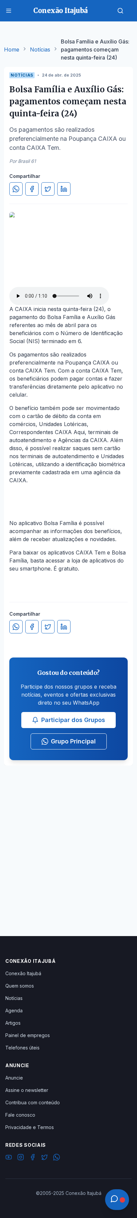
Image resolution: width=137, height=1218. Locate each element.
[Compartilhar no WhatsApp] (16, 189)
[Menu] (8, 10)
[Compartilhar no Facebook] (32, 189)
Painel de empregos (27, 1035)
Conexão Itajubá (23, 973)
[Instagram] (20, 1158)
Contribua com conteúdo (32, 1102)
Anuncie (14, 1078)
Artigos (13, 1023)
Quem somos (19, 986)
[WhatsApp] (56, 1158)
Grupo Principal (73, 741)
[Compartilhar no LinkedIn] (63, 189)
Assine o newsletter (26, 1090)
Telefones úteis (22, 1047)
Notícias (40, 49)
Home (11, 49)
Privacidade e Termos (29, 1127)
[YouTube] (8, 1158)
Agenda (14, 1010)
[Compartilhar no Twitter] (48, 189)
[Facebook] (32, 1158)
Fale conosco (20, 1115)
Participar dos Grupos (73, 719)
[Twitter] (44, 1158)
